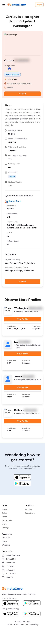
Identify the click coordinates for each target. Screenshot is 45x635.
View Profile (22, 319)
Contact (22, 94)
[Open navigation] (3, 4)
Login (39, 4)
